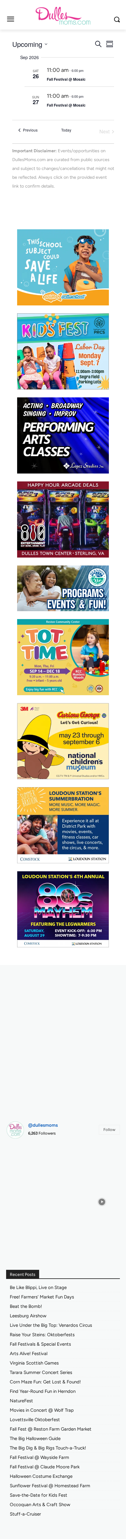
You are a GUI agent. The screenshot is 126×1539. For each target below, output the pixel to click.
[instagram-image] (24, 1161)
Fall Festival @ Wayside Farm (39, 1457)
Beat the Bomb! (26, 1306)
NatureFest (21, 1400)
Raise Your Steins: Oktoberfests (42, 1334)
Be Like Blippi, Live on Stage (38, 1287)
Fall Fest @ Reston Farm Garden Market (50, 1429)
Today (66, 130)
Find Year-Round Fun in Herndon (43, 1391)
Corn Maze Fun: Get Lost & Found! (45, 1382)
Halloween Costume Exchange (41, 1476)
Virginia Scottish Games (34, 1363)
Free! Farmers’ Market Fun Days (42, 1297)
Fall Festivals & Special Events (40, 1344)
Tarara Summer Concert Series (41, 1372)
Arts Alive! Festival (28, 1353)
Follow (109, 1129)
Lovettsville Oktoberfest (35, 1419)
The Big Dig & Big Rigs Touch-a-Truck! (48, 1448)
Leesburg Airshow (28, 1316)
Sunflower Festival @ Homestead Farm (50, 1485)
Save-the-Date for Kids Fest (38, 1495)
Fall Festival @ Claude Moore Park (45, 1467)
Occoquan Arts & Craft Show (40, 1504)
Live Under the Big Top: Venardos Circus (51, 1325)
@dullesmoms (43, 1125)
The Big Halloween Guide (35, 1438)
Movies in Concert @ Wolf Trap (42, 1410)
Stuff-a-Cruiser (25, 1514)
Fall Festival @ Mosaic (66, 79)
